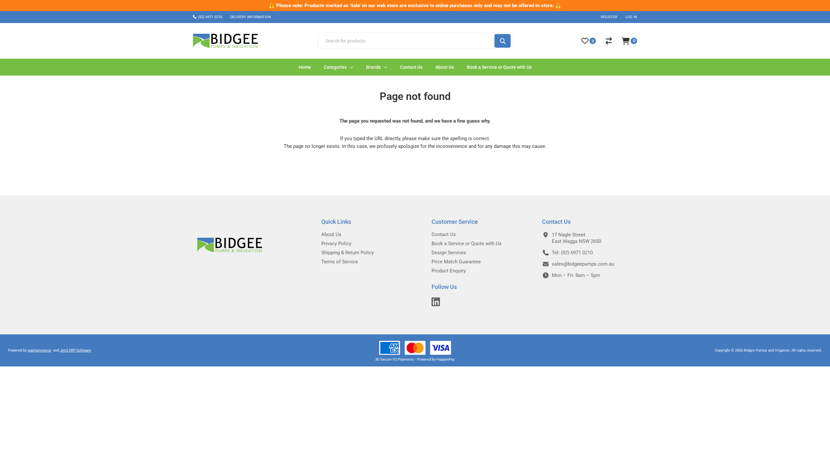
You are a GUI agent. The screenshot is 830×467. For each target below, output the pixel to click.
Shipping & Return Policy (347, 253)
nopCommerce (39, 350)
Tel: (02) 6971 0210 (572, 253)
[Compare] (609, 40)
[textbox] (406, 40)
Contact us (444, 234)
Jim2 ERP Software (75, 350)
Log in (631, 17)
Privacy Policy (336, 243)
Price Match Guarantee (456, 262)
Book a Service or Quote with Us (467, 243)
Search (502, 41)
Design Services (449, 253)
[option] (415, 5)
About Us (331, 234)
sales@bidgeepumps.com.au (583, 264)
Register (609, 17)
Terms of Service (339, 262)
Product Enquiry (449, 271)
